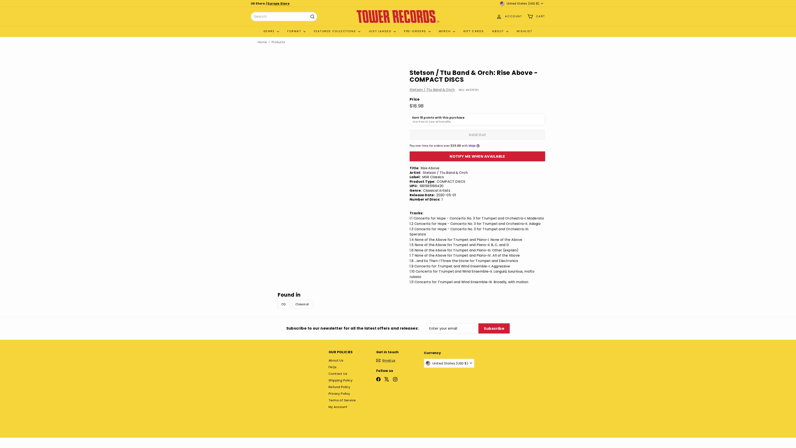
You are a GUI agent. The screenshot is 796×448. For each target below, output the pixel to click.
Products (278, 42)
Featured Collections (335, 31)
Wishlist (525, 31)
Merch (445, 31)
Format (294, 31)
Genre (269, 31)
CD (283, 304)
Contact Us (338, 373)
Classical (302, 304)
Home (262, 42)
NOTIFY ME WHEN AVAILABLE (477, 156)
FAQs (333, 367)
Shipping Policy (340, 380)
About (498, 31)
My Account (338, 407)
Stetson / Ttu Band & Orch (432, 89)
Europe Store (279, 3)
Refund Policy (339, 387)
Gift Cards (473, 31)
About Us (336, 360)
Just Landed (381, 31)
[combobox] (284, 16)
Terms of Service (342, 400)
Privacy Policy (339, 393)
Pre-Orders (415, 31)
